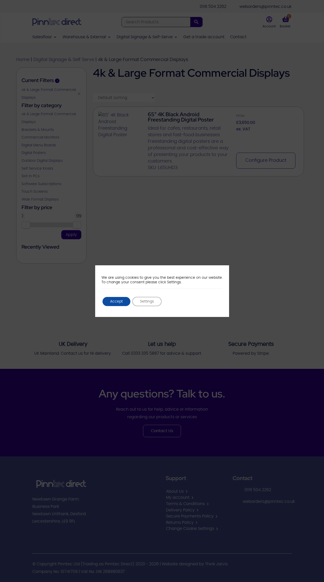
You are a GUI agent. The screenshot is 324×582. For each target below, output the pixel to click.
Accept (116, 301)
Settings (147, 301)
